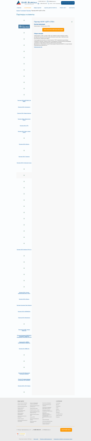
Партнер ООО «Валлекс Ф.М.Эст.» (24, 249)
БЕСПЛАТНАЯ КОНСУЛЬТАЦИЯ (68, 2)
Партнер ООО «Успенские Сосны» (24, 162)
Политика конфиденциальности (46, 439)
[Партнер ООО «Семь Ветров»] (24, 256)
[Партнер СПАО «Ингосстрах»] (24, 206)
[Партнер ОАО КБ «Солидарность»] (24, 51)
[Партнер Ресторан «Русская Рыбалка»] (24, 268)
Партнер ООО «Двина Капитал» (24, 113)
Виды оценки (37, 7)
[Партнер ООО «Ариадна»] (24, 287)
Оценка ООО (32, 417)
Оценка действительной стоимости (46, 405)
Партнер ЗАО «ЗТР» (24, 125)
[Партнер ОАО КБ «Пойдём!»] (24, 57)
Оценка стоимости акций (22, 404)
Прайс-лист (63, 7)
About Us (57, 404)
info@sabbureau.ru (52, 1)
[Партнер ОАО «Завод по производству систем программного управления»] (24, 89)
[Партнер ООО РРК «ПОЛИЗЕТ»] (24, 324)
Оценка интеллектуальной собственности (34, 406)
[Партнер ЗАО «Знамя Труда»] (24, 138)
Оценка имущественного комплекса (22, 417)
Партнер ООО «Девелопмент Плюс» (24, 119)
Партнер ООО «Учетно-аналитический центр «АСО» (24, 293)
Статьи (57, 407)
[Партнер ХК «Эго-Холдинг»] (24, 212)
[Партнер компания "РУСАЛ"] (24, 39)
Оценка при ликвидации (46, 403)
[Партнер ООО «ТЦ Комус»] (24, 237)
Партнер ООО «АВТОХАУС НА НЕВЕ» (24, 101)
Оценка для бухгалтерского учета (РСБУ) (22, 421)
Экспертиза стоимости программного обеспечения (47, 411)
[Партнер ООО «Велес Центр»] (24, 95)
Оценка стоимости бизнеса (22, 403)
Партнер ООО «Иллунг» (24, 144)
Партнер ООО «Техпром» (24, 156)
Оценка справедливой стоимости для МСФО (34, 404)
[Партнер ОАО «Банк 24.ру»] (24, 169)
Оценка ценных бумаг (34, 408)
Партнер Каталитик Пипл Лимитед (24, 305)
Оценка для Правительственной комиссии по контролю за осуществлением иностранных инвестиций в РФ (47, 415)
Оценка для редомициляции (47, 421)
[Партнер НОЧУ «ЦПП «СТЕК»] (24, 175)
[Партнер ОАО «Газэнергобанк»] (24, 45)
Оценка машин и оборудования (20, 414)
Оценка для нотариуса (50, 7)
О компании (23, 10)
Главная (19, 7)
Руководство (58, 406)
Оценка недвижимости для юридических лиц (34, 412)
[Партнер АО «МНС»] (24, 355)
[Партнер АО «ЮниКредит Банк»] (24, 194)
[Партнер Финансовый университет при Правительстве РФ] (24, 243)
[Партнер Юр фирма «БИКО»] (24, 274)
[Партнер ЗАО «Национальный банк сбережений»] (24, 64)
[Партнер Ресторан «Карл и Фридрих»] (24, 262)
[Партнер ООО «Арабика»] (24, 281)
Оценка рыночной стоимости (33, 422)
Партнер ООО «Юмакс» (24, 299)
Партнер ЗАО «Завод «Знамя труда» (24, 132)
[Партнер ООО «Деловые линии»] (24, 219)
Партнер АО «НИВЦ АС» (24, 348)
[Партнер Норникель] (24, 33)
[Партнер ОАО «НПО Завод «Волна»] (24, 27)
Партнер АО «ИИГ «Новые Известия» (24, 330)
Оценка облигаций (45, 419)
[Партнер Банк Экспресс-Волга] (24, 20)
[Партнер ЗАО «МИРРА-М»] (24, 392)
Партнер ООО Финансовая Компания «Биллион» (24, 373)
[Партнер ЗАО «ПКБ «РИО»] (24, 150)
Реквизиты (58, 417)
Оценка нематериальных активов (34, 419)
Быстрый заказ (66, 429)
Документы (58, 410)
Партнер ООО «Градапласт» (24, 107)
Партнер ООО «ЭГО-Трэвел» (24, 385)
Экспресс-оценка (21, 418)
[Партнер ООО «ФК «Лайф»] (24, 200)
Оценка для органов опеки (22, 406)
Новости (57, 409)
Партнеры (28, 10)
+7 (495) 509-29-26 (42, 1)
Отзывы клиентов (59, 415)
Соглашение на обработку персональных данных (63, 439)
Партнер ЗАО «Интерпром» (24, 317)
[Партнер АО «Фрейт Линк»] (24, 225)
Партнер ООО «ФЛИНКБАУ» (24, 311)
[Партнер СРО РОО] (24, 188)
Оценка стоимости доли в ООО (34, 415)
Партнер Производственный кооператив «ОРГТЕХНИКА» (24, 380)
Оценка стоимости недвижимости (21, 409)
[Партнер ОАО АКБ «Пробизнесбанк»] (24, 82)
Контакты (72, 7)
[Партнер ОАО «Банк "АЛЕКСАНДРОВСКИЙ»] (24, 70)
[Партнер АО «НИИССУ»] (24, 367)
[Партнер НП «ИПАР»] (24, 181)
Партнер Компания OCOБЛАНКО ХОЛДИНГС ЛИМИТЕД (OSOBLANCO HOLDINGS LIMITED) (24, 336)
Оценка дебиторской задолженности (21, 411)
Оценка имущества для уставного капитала (46, 423)
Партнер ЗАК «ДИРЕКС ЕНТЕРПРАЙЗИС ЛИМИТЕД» (24, 342)
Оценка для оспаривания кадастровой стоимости (46, 408)
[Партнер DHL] (24, 231)
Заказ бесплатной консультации (53, 29)
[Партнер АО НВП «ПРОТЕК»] (24, 361)
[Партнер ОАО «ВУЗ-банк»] (24, 76)
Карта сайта (36, 439)
